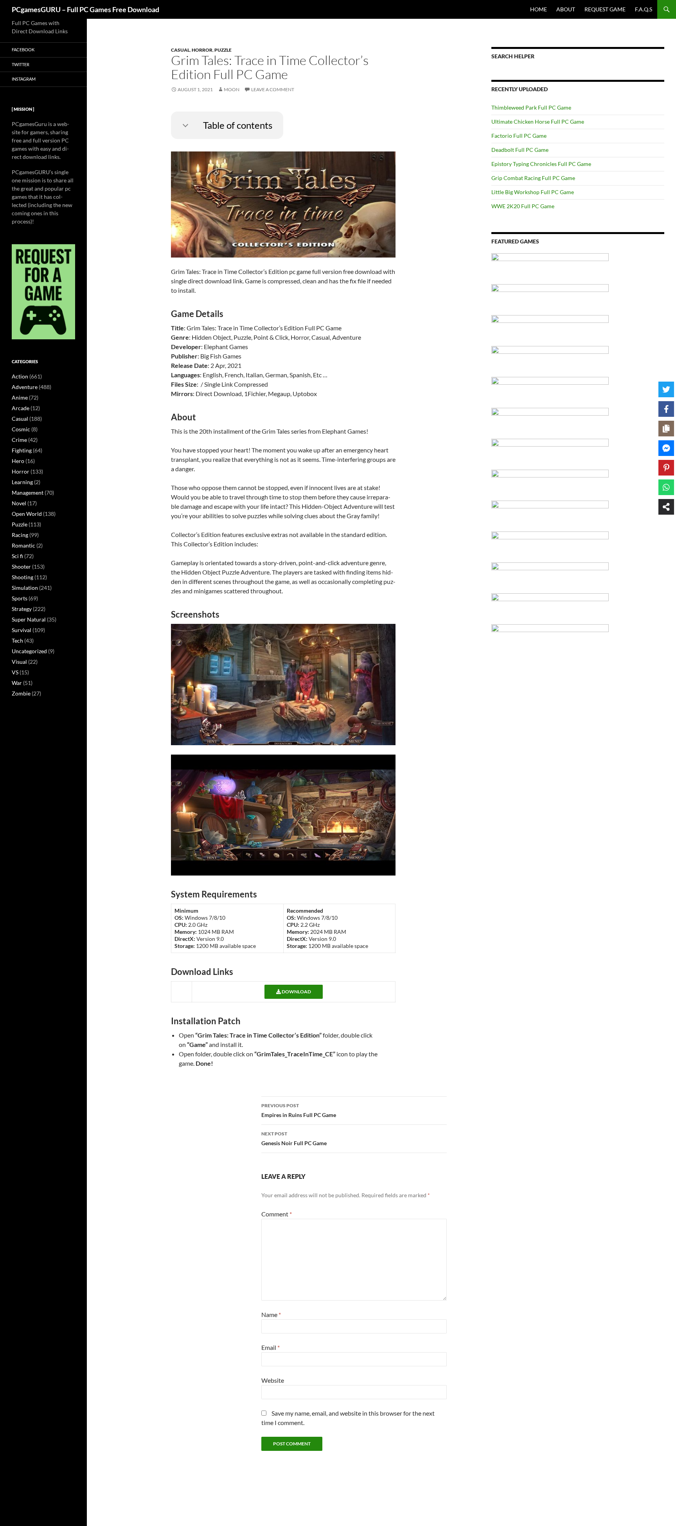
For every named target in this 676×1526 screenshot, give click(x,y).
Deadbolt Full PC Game (519, 149)
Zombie (21, 693)
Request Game (605, 9)
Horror (202, 50)
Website (272, 1380)
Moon (231, 89)
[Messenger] (666, 448)
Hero (18, 461)
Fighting (22, 450)
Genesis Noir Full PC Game (294, 1138)
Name (271, 1314)
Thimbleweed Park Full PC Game (531, 107)
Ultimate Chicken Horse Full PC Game (537, 121)
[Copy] (666, 428)
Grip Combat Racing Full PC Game (533, 178)
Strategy (22, 608)
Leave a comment (272, 89)
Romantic (23, 545)
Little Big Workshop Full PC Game (532, 192)
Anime (20, 397)
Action (20, 376)
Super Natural (29, 619)
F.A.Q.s (643, 9)
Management (27, 492)
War (17, 682)
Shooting (22, 577)
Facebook (23, 49)
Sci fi (17, 556)
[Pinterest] (666, 468)
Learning (22, 482)
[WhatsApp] (666, 487)
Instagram (24, 78)
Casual (180, 50)
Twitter (20, 64)
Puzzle (223, 50)
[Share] (666, 507)
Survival (21, 630)
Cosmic (21, 429)
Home (538, 9)
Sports (19, 598)
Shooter (21, 566)
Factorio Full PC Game (519, 135)
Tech (17, 640)
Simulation (25, 587)
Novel (19, 503)
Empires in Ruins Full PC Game (298, 1110)
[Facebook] (666, 409)
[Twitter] (666, 389)
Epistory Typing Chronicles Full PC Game (541, 163)
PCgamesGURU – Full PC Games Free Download (85, 9)
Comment (276, 1214)
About (565, 9)
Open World (27, 513)
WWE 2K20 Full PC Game (522, 206)
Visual (19, 661)
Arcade (20, 408)
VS (15, 672)
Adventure (25, 387)
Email (270, 1347)
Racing (20, 534)
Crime (19, 439)
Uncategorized (29, 651)
